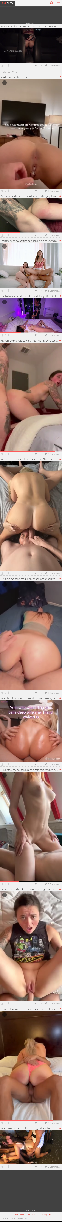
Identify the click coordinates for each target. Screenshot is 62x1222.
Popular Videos (33, 1214)
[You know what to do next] (60, 77)
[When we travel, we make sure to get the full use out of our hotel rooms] (60, 1128)
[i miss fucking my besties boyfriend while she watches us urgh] (60, 241)
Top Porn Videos (17, 1214)
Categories (47, 1214)
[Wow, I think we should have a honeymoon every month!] (60, 698)
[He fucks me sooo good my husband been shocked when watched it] (60, 579)
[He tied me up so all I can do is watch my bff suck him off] (60, 296)
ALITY (7, 3)
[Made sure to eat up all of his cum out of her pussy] (60, 459)
